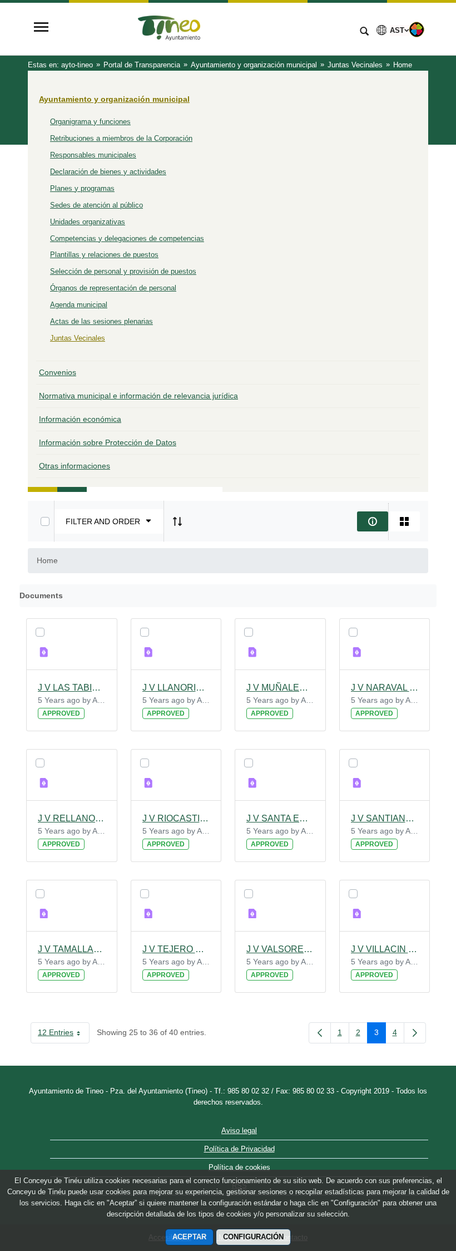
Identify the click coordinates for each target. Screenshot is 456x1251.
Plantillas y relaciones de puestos (104, 254)
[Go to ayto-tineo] (203, 28)
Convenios (57, 372)
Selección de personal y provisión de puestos (123, 271)
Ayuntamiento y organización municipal (114, 99)
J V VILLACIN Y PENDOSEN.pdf (385, 949)
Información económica (80, 419)
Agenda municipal (78, 305)
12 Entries (64, 1034)
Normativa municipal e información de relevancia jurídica (138, 395)
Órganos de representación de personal (113, 288)
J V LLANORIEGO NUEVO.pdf (176, 687)
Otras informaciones (74, 465)
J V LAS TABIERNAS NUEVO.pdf (72, 687)
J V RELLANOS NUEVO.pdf (72, 818)
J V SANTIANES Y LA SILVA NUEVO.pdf (385, 818)
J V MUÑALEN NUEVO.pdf (280, 687)
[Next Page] (415, 1032)
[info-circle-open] (372, 521)
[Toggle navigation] (41, 28)
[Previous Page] (320, 1032)
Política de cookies (239, 1167)
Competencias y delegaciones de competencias (127, 238)
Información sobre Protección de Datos (107, 442)
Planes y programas (82, 188)
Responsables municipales (93, 155)
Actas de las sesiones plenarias (101, 321)
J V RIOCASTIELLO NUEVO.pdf (176, 818)
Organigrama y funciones (90, 121)
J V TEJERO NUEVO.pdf (176, 949)
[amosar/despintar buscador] (364, 32)
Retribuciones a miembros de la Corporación (121, 138)
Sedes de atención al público (96, 205)
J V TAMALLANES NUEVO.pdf (72, 949)
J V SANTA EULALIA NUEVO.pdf (280, 818)
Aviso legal (239, 1130)
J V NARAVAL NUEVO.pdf (385, 687)
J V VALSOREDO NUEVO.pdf (280, 949)
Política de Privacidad (239, 1149)
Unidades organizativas (87, 222)
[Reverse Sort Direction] (177, 521)
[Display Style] (404, 521)
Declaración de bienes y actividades (108, 172)
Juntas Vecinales (77, 338)
